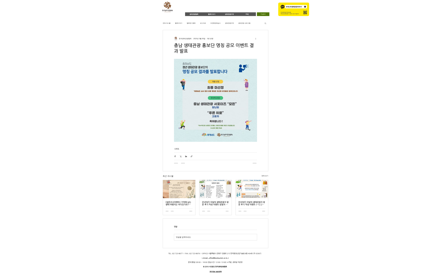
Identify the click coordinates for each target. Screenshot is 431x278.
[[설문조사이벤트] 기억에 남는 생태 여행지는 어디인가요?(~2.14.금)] (179, 189)
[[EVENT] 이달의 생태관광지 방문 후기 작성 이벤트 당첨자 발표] (215, 189)
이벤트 (176, 149)
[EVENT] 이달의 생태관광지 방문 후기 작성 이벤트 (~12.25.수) (251, 203)
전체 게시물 (166, 23)
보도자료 (203, 23)
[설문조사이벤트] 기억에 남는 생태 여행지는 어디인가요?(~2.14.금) (178, 203)
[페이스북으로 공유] (175, 156)
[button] (265, 23)
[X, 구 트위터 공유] (180, 156)
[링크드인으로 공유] (186, 156)
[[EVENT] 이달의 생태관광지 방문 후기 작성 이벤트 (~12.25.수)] (252, 189)
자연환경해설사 (215, 23)
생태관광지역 (229, 23)
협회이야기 (178, 23)
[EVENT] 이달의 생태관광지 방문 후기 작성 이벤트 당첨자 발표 (215, 203)
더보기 (257, 23)
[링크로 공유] (191, 156)
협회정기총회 (191, 23)
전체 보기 (265, 176)
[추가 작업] (255, 38)
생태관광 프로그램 (244, 23)
